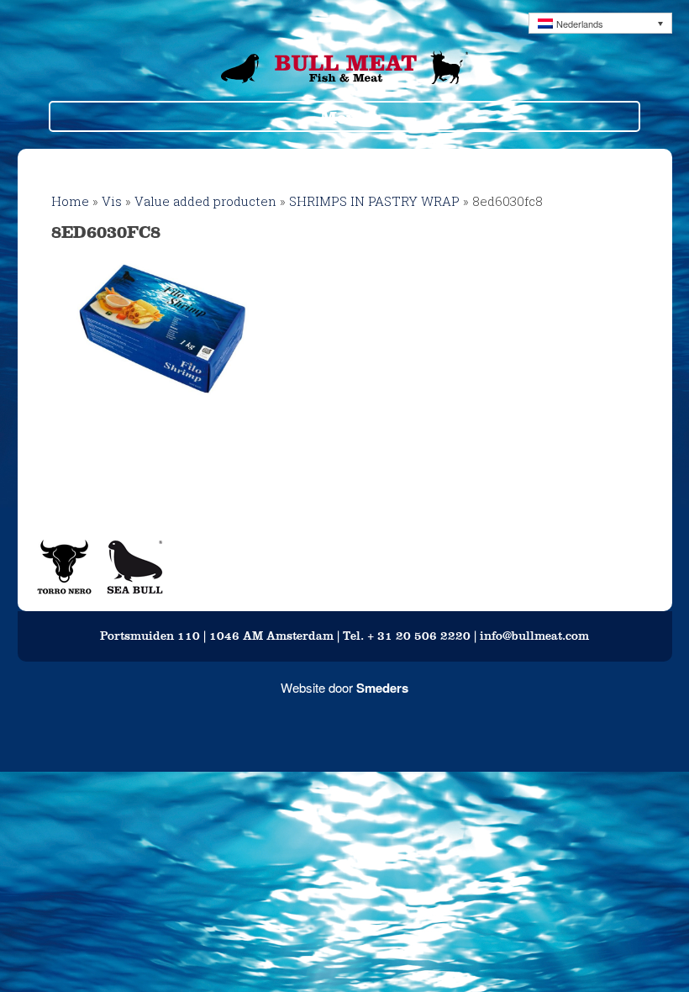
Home (70, 201)
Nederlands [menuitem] (579, 23)
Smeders (382, 687)
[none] (600, 23)
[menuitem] (600, 23)
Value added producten (205, 201)
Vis (112, 201)
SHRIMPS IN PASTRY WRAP (374, 201)
